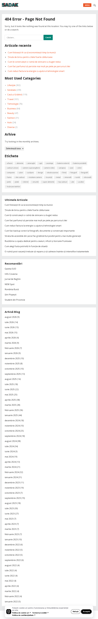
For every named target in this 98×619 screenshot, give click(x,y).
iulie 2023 (9, 508)
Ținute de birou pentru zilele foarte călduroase (30, 57)
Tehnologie (12, 103)
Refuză (75, 611)
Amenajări (31, 163)
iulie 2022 (9, 570)
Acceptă (86, 611)
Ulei (72, 182)
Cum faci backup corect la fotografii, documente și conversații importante (40, 230)
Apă (40, 163)
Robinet (25, 182)
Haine (9, 177)
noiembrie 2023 (12, 487)
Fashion (11, 117)
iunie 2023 (10, 513)
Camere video (49, 168)
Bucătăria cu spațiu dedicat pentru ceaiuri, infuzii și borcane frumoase (38, 241)
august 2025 (11, 379)
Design (40, 172)
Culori (21, 172)
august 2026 (11, 317)
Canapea (62, 168)
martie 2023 (10, 529)
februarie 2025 (12, 410)
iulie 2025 (9, 384)
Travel (10, 99)
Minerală (68, 177)
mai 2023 (9, 518)
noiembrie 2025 (12, 363)
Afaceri (10, 163)
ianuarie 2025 (11, 415)
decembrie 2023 (12, 482)
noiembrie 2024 (12, 425)
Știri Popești (10, 294)
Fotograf (73, 172)
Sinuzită (36, 182)
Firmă (64, 172)
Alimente (20, 163)
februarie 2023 (12, 534)
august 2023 (11, 503)
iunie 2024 (10, 451)
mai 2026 (9, 332)
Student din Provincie (15, 299)
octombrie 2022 (12, 555)
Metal (58, 177)
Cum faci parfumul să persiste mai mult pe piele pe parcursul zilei (39, 66)
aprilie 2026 (10, 337)
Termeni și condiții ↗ (40, 613)
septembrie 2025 (13, 374)
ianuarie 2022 (11, 601)
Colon (79, 168)
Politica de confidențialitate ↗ (24, 615)
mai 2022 (9, 580)
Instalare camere (35, 177)
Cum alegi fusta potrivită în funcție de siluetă (26, 246)
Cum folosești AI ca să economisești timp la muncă (32, 52)
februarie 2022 (12, 596)
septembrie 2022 (13, 560)
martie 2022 (10, 591)
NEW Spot (9, 284)
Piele (9, 182)
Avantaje (49, 163)
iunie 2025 (10, 389)
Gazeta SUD (10, 268)
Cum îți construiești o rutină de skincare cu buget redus (34, 61)
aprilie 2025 (10, 399)
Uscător (81, 182)
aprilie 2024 (10, 461)
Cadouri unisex (13, 168)
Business (11, 108)
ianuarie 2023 (11, 539)
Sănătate (11, 90)
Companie (11, 172)
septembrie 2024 (13, 436)
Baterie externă (63, 163)
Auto (9, 122)
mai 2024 (9, 456)
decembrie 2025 (12, 358)
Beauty (10, 113)
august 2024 (11, 441)
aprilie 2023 (10, 524)
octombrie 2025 (12, 368)
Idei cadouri (20, 177)
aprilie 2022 (10, 586)
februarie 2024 (12, 472)
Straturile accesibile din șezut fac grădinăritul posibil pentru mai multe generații (43, 236)
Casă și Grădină (14, 94)
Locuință (49, 177)
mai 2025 (9, 394)
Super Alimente (48, 182)
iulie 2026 (9, 322)
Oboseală (87, 177)
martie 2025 (10, 405)
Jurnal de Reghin (13, 279)
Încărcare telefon (13, 186)
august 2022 (11, 565)
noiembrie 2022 (12, 549)
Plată (17, 182)
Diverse (11, 127)
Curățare (30, 172)
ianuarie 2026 (11, 353)
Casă (71, 168)
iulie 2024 (9, 446)
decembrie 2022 (12, 544)
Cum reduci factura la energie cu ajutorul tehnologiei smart (36, 71)
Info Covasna (11, 274)
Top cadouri (62, 182)
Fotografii (84, 172)
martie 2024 (10, 467)
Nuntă (77, 177)
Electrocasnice (52, 172)
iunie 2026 (10, 327)
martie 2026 (10, 342)
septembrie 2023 (13, 498)
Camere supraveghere (31, 168)
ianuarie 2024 (11, 477)
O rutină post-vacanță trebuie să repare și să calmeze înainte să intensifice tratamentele (47, 251)
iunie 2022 (10, 575)
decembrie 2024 (12, 420)
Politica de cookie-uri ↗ (21, 613)
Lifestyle (11, 85)
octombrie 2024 (12, 430)
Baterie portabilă (79, 163)
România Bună (12, 289)
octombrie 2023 (12, 492)
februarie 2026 (12, 348)
